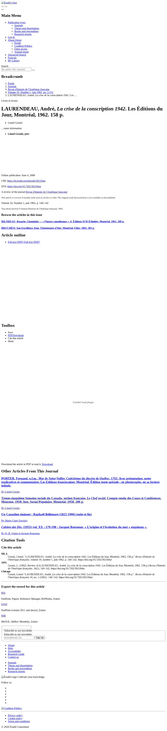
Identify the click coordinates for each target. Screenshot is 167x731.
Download (47, 464)
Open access (20, 48)
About (18, 40)
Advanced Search (17, 54)
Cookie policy (15, 718)
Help (10, 648)
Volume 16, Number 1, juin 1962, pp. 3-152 (30, 92)
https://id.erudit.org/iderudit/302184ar (26, 180)
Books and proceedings (26, 31)
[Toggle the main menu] (2, 9)
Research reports (22, 34)
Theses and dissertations (26, 28)
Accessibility (14, 651)
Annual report (21, 51)
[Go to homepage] (9, 2)
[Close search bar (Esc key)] (6, 6)
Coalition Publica (23, 46)
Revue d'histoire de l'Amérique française (28, 89)
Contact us (13, 657)
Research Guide (16, 654)
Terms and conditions (19, 721)
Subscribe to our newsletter (18, 634)
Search (4, 66)
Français (12, 57)
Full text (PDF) (15, 242)
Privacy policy (15, 715)
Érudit (17, 43)
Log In (11, 37)
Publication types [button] (16, 22)
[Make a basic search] (2, 6)
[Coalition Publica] (11, 708)
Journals (18, 25)
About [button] (11, 40)
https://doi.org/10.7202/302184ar (24, 186)
